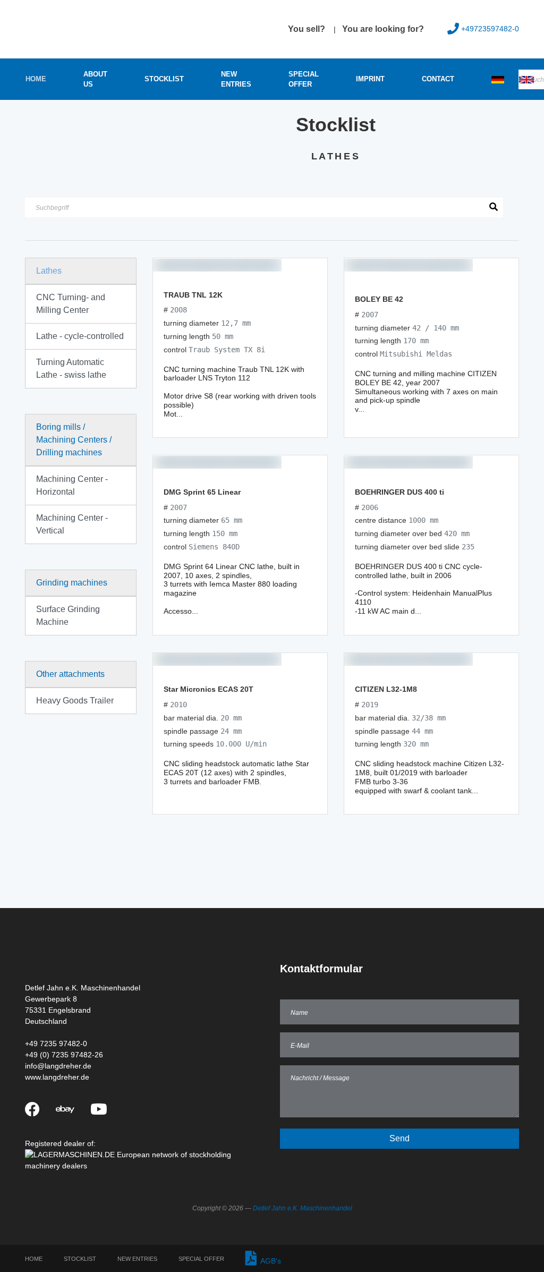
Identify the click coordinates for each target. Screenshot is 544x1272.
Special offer (303, 79)
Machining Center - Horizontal (72, 485)
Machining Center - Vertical (72, 524)
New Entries (236, 79)
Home (36, 79)
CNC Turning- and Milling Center (70, 304)
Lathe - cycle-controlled (80, 336)
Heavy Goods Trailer (75, 700)
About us (95, 79)
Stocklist (164, 79)
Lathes (49, 270)
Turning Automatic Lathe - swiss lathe (71, 368)
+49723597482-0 (490, 28)
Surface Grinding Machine (68, 615)
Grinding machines (71, 582)
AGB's (269, 1261)
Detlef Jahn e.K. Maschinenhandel (302, 1208)
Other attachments (70, 674)
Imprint (370, 79)
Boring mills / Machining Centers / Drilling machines (74, 439)
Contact (438, 79)
